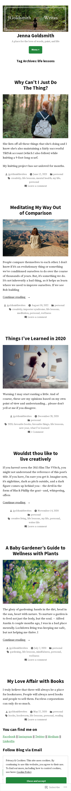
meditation (23, 313)
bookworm (23, 715)
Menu (37, 49)
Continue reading (14, 297)
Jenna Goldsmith (35, 35)
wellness (46, 313)
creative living (18, 518)
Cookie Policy (24, 772)
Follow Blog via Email (22, 749)
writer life (34, 522)
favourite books (22, 424)
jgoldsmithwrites (17, 174)
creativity (16, 178)
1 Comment (37, 432)
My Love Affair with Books (35, 681)
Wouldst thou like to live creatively (35, 456)
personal (58, 174)
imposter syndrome (34, 309)
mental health (44, 178)
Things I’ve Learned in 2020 (35, 338)
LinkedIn (8, 741)
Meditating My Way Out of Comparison (35, 210)
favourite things (40, 424)
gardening (15, 651)
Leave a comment (37, 186)
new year (24, 428)
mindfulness (43, 651)
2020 (10, 424)
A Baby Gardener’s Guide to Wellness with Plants (35, 550)
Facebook (9, 736)
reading (59, 715)
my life (56, 178)
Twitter (40, 736)
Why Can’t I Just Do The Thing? (35, 85)
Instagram (25, 736)
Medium (53, 736)
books (11, 715)
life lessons (28, 178)
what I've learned (39, 428)
